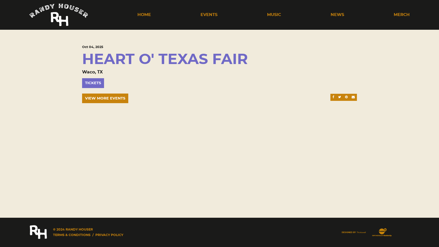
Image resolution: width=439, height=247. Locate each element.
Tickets (93, 83)
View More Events (105, 98)
